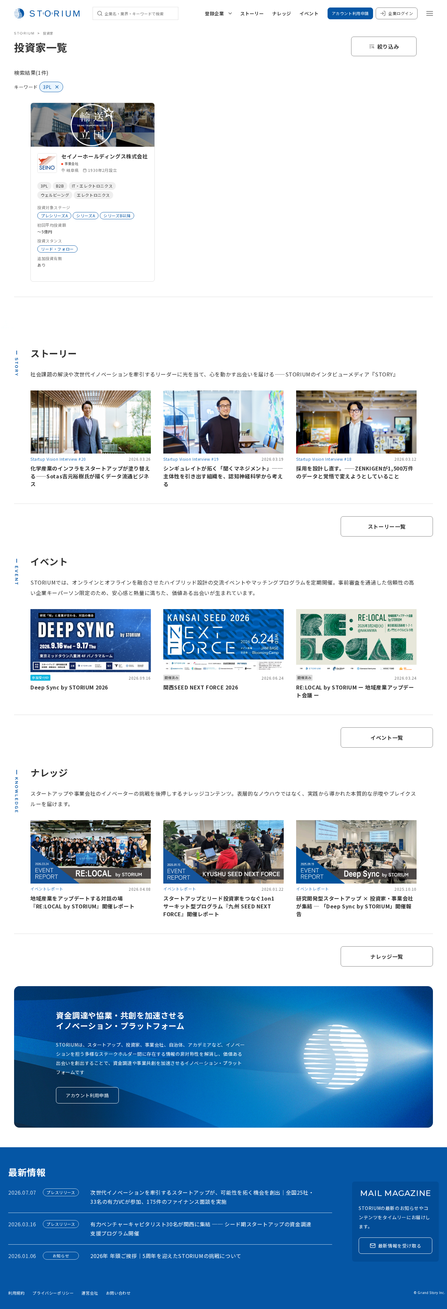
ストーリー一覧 (387, 526)
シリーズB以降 (117, 215)
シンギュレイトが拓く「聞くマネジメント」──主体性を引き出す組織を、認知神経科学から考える (223, 476)
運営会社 (89, 1293)
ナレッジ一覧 (386, 956)
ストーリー (252, 13)
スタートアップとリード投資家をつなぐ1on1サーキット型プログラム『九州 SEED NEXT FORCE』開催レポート (218, 906)
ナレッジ (281, 13)
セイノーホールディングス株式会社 (104, 156)
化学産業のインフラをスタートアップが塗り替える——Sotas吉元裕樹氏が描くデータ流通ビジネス (90, 476)
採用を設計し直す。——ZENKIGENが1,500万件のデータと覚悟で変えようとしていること (355, 472)
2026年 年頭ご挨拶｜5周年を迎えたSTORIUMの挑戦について (165, 1256)
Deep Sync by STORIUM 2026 (69, 687)
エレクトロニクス (93, 195)
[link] (92, 192)
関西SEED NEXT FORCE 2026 (200, 687)
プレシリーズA (54, 215)
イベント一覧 (386, 737)
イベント (308, 13)
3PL (44, 186)
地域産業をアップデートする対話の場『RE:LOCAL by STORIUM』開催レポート (82, 902)
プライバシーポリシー (53, 1293)
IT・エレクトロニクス (92, 186)
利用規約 (16, 1293)
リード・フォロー (57, 249)
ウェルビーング (55, 195)
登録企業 (214, 13)
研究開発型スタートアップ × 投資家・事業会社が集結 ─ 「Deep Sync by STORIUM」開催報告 (354, 906)
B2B (60, 186)
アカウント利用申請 (350, 13)
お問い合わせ (118, 1293)
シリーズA (85, 215)
